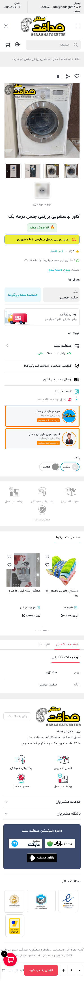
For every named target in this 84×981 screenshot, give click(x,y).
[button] (48, 630)
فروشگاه (66, 59)
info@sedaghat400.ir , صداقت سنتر (61, 9)
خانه (77, 59)
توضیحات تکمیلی (67, 645)
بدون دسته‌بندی (59, 270)
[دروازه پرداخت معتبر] (14, 925)
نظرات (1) (44, 645)
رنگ (77, 458)
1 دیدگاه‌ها (57, 251)
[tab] (67, 644)
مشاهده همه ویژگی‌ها (22, 295)
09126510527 (11, 7)
